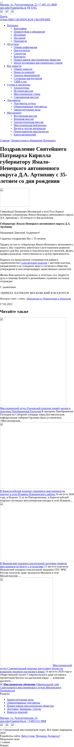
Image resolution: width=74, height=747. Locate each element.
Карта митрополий (25, 134)
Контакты (19, 56)
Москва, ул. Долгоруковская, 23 (18, 4)
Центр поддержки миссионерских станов (38, 62)
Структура (20, 53)
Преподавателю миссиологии (31, 131)
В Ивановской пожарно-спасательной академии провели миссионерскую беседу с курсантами (33, 565)
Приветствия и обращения (29, 31)
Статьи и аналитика (18, 84)
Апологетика (21, 87)
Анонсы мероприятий (27, 75)
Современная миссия (26, 97)
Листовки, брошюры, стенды (24, 708)
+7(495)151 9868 (36, 721)
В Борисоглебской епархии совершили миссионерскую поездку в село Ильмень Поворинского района (32, 493)
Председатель (22, 50)
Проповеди (20, 41)
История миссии (23, 90)
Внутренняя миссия (25, 115)
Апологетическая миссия (28, 122)
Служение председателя (28, 78)
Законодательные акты (27, 109)
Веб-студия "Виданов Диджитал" (41, 736)
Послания (19, 37)
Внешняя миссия (24, 119)
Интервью (20, 34)
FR (28, 7)
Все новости (14, 65)
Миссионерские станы (27, 94)
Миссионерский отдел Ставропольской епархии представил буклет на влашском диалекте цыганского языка (36, 668)
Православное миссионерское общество (37, 59)
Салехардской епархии (33, 262)
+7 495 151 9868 (47, 4)
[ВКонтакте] (8, 13)
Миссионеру (14, 112)
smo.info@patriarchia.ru (13, 7)
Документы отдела (25, 103)
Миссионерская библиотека (30, 125)
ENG (34, 7)
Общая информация (25, 47)
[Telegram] (3, 13)
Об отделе (13, 44)
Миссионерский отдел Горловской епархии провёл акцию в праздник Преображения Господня (35, 410)
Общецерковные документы (30, 106)
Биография (20, 28)
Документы (13, 100)
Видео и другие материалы (30, 128)
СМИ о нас (20, 81)
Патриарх (12, 25)
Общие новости (23, 69)
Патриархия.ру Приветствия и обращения (49, 298)
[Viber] (13, 13)
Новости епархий (24, 72)
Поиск (4, 16)
